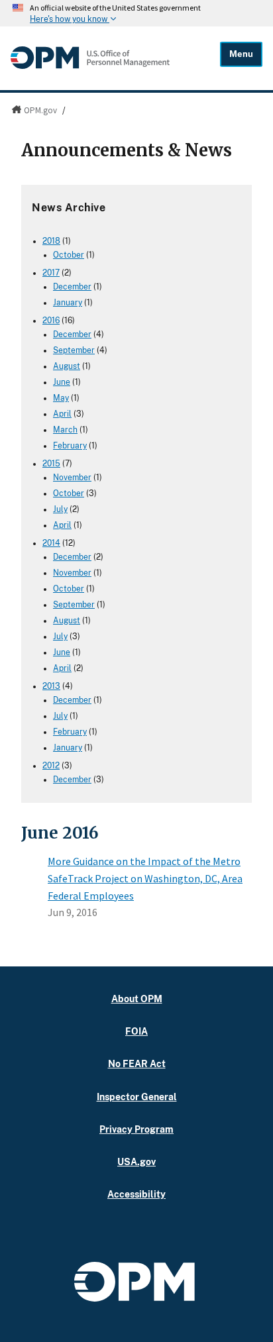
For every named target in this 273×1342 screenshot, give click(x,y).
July (60, 509)
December (72, 286)
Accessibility (136, 1194)
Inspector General (137, 1096)
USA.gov (136, 1161)
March (65, 430)
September (74, 350)
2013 (51, 686)
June (61, 382)
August (66, 366)
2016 (51, 320)
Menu (241, 54)
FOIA (136, 1031)
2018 (51, 241)
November (72, 477)
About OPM (136, 998)
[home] (90, 65)
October (68, 255)
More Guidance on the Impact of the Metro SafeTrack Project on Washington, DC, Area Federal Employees (145, 878)
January (67, 302)
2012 (51, 765)
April (62, 414)
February (70, 445)
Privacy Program (136, 1129)
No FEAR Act (137, 1063)
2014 (51, 543)
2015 (51, 463)
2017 (51, 273)
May (61, 398)
